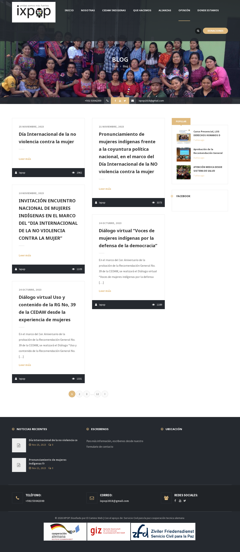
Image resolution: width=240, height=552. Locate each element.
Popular (181, 121)
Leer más (25, 159)
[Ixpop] (34, 12)
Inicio (115, 66)
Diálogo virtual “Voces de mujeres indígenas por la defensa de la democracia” (128, 238)
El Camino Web (94, 518)
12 (97, 394)
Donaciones (215, 30)
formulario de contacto (99, 446)
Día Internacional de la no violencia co (53, 440)
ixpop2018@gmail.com (151, 100)
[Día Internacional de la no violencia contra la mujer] (19, 445)
